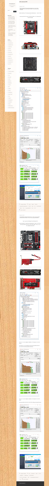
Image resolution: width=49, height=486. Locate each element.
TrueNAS (9, 98)
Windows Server (10, 105)
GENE (36, 473)
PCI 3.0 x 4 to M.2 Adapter (23, 477)
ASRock (33, 204)
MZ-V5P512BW (39, 206)
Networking (9, 82)
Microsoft (9, 77)
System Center (10, 94)
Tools (9, 96)
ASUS (29, 473)
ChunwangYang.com (12, 3)
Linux (9, 75)
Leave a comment (25, 479)
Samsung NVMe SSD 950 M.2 (34, 477)
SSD (32, 208)
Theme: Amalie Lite (22, 483)
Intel (32, 206)
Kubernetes (9, 73)
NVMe (21, 208)
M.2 (34, 206)
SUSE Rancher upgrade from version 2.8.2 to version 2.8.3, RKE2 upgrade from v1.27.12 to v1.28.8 (11, 18)
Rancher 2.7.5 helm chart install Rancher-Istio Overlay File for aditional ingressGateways (12, 34)
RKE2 (9, 86)
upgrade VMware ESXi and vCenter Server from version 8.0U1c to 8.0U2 (12, 26)
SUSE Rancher (10, 92)
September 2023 (10, 44)
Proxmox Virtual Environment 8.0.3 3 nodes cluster (11, 30)
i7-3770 (40, 473)
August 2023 (10, 46)
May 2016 (9, 56)
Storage (9, 90)
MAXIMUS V (21, 475)
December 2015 (10, 60)
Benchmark (32, 473)
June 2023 (9, 50)
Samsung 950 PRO (28, 208)
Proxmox (9, 84)
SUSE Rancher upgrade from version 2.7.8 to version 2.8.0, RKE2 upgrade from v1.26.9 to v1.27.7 (11, 22)
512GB (29, 204)
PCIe (23, 208)
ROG (28, 477)
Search (9, 10)
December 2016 (10, 54)
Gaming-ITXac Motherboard (23, 206)
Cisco (9, 69)
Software (9, 88)
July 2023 (9, 48)
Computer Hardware (11, 71)
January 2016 (10, 58)
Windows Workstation (11, 107)
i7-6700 (30, 206)
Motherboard (26, 475)
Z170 (35, 208)
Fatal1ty (36, 204)
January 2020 (10, 52)
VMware (9, 103)
